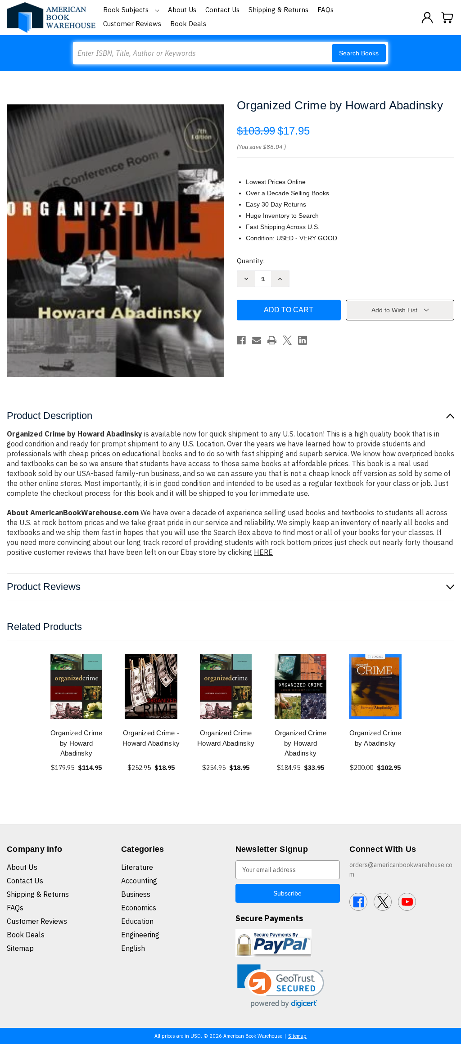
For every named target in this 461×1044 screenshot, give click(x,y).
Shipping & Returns (278, 9)
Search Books (359, 53)
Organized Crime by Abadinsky (375, 738)
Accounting (139, 880)
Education (137, 921)
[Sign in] (427, 17)
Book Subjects (126, 9)
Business (135, 894)
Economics (138, 907)
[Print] (271, 340)
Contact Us (222, 9)
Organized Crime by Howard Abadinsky (76, 743)
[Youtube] (407, 901)
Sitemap (20, 948)
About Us (182, 9)
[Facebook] (241, 340)
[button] (280, 986)
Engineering (140, 934)
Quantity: (251, 260)
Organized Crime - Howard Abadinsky (151, 738)
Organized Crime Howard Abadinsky (225, 738)
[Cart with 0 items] (447, 17)
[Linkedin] (302, 340)
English (133, 948)
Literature (137, 867)
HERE (263, 552)
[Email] (256, 340)
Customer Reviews (132, 23)
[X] (287, 340)
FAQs (325, 9)
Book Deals (188, 23)
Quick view (76, 686)
